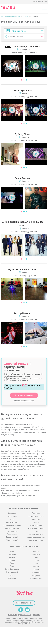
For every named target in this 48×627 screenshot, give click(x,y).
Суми (36, 563)
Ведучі (12, 519)
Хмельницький (12, 572)
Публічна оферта (24, 615)
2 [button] (24, 80)
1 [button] (21, 80)
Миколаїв (12, 578)
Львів (12, 563)
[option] (12, 66)
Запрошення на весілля (36, 538)
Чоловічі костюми (36, 541)
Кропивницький (36, 579)
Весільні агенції (12, 537)
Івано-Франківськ (12, 569)
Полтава (36, 560)
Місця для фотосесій (36, 516)
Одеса (12, 575)
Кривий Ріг (36, 573)
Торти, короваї (12, 540)
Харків (36, 557)
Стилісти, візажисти (12, 522)
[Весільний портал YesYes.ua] (8, 8)
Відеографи (12, 516)
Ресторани (36, 513)
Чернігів (12, 557)
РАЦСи (36, 522)
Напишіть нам (41, 2)
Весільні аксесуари (36, 534)
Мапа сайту (12, 615)
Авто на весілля (36, 525)
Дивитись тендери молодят (24, 401)
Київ (12, 551)
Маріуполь (36, 554)
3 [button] (26, 80)
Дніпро (36, 570)
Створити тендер (24, 395)
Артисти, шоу (12, 534)
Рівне (12, 566)
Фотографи (12, 513)
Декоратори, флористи (12, 525)
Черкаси (36, 567)
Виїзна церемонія (12, 528)
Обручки (36, 531)
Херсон (36, 551)
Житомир (12, 554)
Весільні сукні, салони (36, 528)
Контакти (36, 615)
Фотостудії (36, 519)
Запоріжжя (36, 576)
